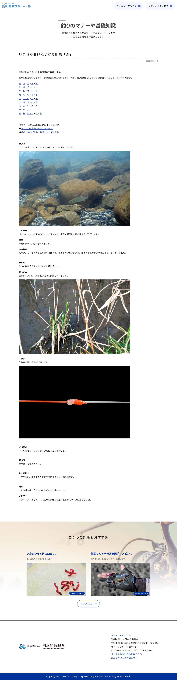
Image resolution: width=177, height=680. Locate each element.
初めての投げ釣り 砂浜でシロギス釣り (40, 132)
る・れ (30, 113)
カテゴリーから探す (127, 5)
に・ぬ (26, 98)
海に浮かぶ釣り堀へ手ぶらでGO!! (37, 128)
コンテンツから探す (158, 5)
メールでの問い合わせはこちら (126, 654)
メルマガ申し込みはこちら (124, 657)
